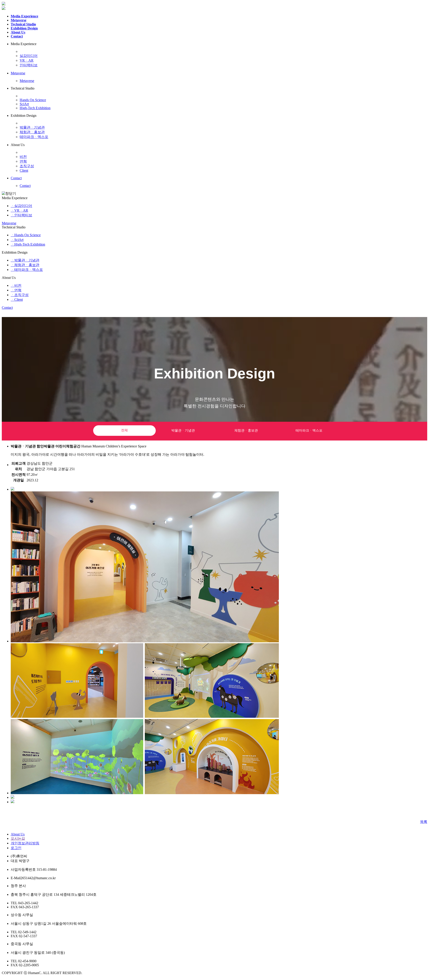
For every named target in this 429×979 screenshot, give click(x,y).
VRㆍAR (27, 60)
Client (24, 170)
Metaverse (18, 20)
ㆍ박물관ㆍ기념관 (25, 260)
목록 (423, 822)
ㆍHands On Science (26, 235)
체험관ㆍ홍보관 (32, 132)
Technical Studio (23, 24)
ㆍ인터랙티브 (21, 215)
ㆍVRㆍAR (19, 210)
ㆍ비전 (16, 285)
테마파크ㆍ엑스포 (34, 137)
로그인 (16, 848)
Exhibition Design (24, 28)
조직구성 (27, 166)
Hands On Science (33, 100)
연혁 (23, 161)
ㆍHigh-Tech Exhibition (28, 244)
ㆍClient (17, 299)
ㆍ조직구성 (20, 295)
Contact (17, 36)
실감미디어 (29, 56)
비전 (23, 157)
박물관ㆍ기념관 (32, 127)
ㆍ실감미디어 (21, 206)
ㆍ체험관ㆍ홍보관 (25, 265)
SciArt (24, 104)
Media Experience (24, 16)
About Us (18, 32)
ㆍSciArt (17, 240)
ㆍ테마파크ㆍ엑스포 (27, 269)
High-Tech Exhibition (35, 108)
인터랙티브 (29, 65)
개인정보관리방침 (25, 843)
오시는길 (18, 838)
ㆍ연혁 (16, 290)
